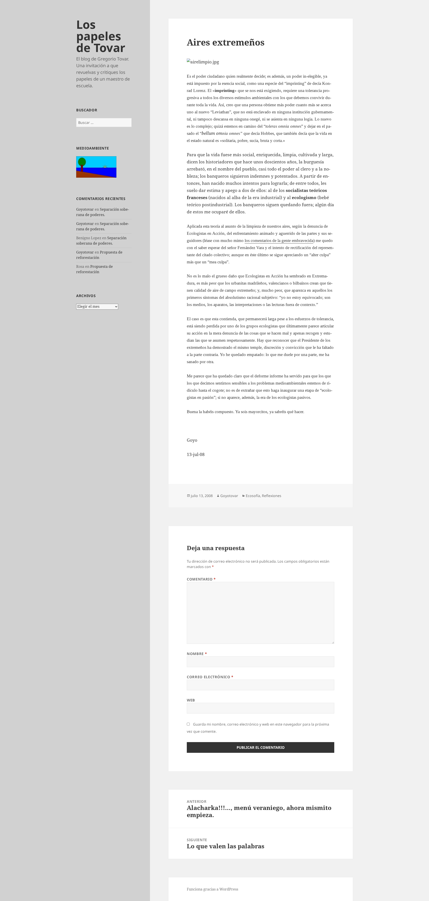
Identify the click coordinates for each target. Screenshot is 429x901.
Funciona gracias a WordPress (212, 889)
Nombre (197, 653)
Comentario (201, 579)
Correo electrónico (210, 676)
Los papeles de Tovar (100, 35)
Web (191, 700)
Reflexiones (271, 495)
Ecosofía (253, 495)
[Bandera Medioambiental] (96, 166)
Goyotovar (85, 209)
